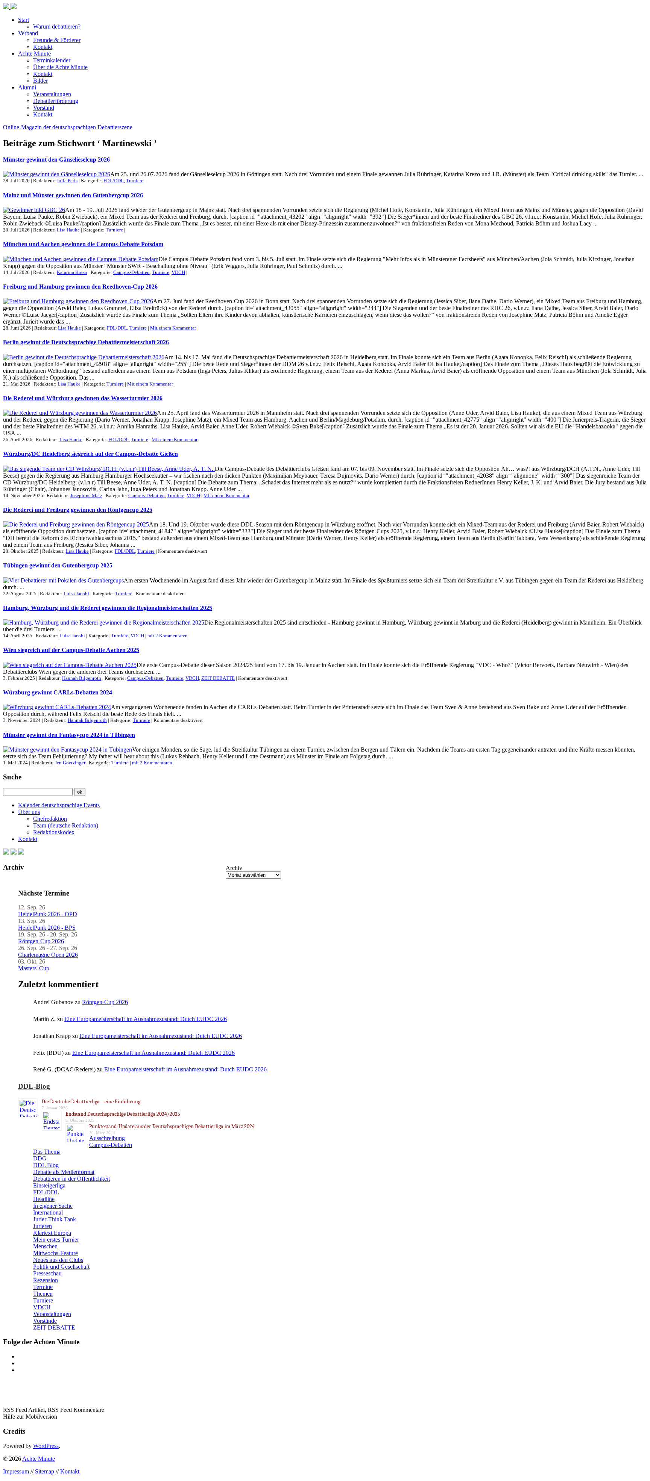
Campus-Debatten (131, 272)
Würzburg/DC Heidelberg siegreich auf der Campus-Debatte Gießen (90, 454)
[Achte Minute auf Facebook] (6, 852)
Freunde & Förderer (56, 40)
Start (23, 20)
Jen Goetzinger (70, 762)
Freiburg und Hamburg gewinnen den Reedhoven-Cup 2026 (80, 286)
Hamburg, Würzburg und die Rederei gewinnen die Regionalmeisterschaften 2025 (107, 608)
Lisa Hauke (68, 230)
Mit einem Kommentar (173, 328)
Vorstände (45, 1321)
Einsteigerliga (49, 1185)
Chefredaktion (50, 818)
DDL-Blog (34, 1086)
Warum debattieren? (56, 26)
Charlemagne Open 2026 (48, 955)
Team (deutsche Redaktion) (65, 825)
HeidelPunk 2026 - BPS (47, 927)
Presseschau (47, 1273)
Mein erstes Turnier (56, 1239)
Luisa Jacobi (76, 593)
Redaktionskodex (53, 832)
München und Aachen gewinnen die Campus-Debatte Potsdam (83, 244)
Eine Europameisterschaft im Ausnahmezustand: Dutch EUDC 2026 (145, 1019)
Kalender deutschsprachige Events (59, 805)
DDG (40, 1158)
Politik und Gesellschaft (61, 1266)
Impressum (16, 1471)
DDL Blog (46, 1165)
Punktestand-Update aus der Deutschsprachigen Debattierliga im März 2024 (172, 1126)
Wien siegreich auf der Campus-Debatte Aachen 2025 (71, 650)
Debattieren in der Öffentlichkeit (71, 1178)
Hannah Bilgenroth (81, 678)
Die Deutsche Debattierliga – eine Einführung (91, 1101)
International (48, 1212)
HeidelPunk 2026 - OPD (47, 914)
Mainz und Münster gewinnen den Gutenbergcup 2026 (73, 195)
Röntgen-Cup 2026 (41, 941)
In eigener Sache (53, 1206)
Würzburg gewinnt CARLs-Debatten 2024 (57, 692)
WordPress (46, 1446)
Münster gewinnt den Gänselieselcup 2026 (56, 159)
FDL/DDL (113, 180)
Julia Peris (67, 180)
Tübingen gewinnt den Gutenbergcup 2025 (57, 565)
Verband (28, 33)
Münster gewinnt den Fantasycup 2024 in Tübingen (69, 735)
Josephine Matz (86, 495)
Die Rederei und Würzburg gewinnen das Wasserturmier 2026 (82, 398)
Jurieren (42, 1226)
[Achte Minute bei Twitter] (14, 852)
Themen (43, 1293)
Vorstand (43, 107)
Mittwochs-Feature (55, 1253)
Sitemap (44, 1471)
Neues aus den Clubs (58, 1260)
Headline (44, 1199)
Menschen (45, 1246)
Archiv (234, 868)
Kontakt (42, 47)
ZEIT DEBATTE (218, 678)
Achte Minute (34, 53)
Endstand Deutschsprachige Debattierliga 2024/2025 (122, 1114)
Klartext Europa (52, 1233)
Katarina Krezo (72, 272)
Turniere (134, 180)
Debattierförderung (55, 101)
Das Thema (47, 1151)
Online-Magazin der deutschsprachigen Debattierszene (67, 127)
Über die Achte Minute (60, 67)
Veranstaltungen (52, 94)
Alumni (27, 87)
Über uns (29, 812)
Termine (43, 1287)
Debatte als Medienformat (63, 1172)
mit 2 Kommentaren (167, 635)
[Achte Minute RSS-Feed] (21, 852)
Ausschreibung (107, 1138)
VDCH (178, 272)
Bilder (40, 80)
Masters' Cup (33, 968)
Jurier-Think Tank (54, 1219)
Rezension (45, 1280)
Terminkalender (51, 60)
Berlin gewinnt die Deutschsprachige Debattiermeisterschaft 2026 (86, 342)
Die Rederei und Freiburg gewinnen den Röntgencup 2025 (77, 510)
